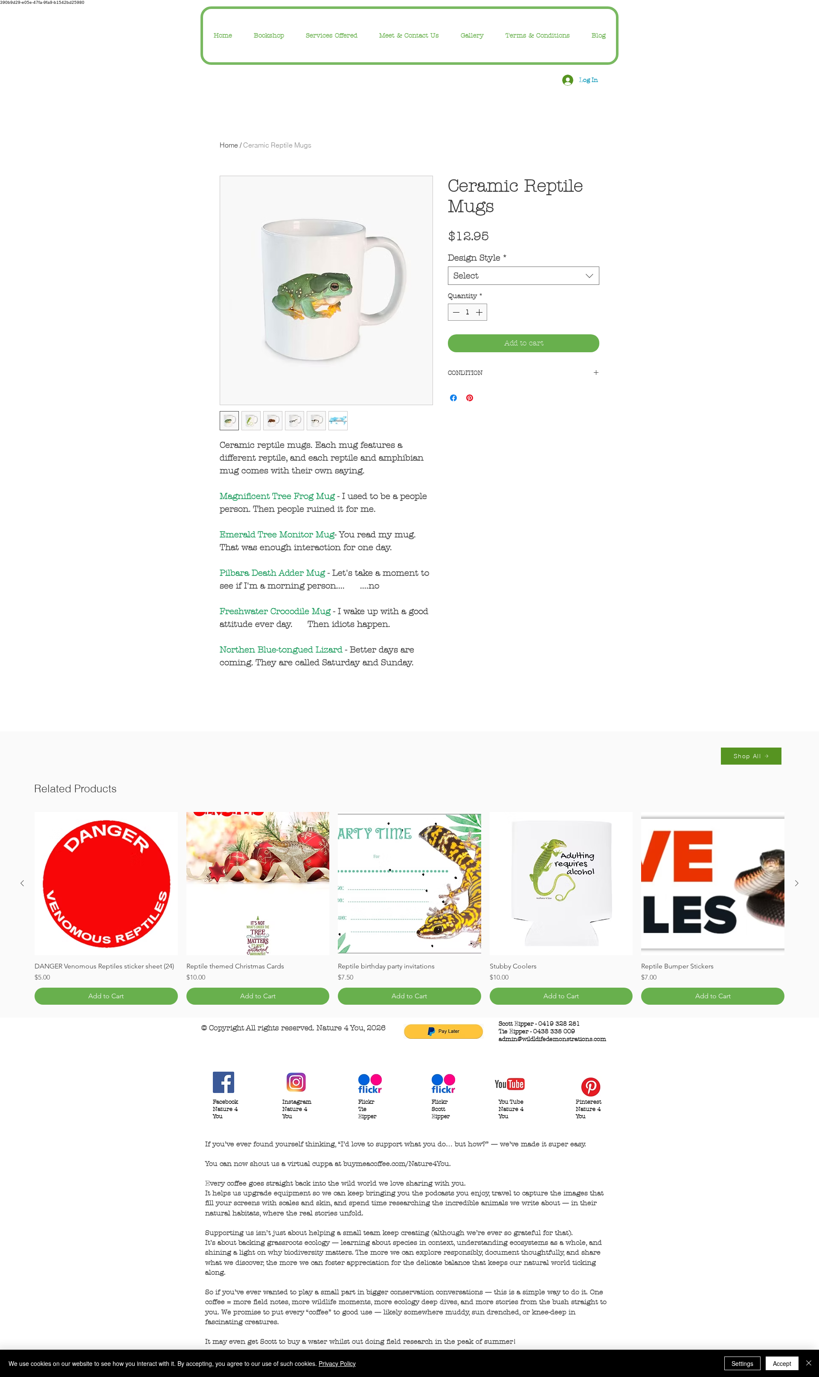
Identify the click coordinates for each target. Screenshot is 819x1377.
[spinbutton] (467, 312)
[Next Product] (797, 883)
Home (229, 145)
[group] (409, 908)
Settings (742, 1363)
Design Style (478, 258)
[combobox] (523, 276)
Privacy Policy (337, 1363)
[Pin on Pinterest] (470, 398)
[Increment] (480, 312)
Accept (782, 1363)
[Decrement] (455, 312)
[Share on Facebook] (453, 398)
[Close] (809, 1363)
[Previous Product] (22, 883)
